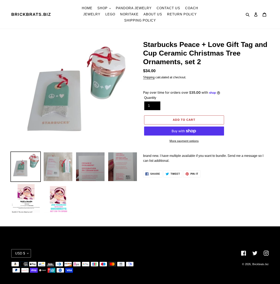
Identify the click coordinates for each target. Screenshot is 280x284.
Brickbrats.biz (31, 14)
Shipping (149, 77)
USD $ (20, 253)
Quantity (150, 97)
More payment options (184, 141)
